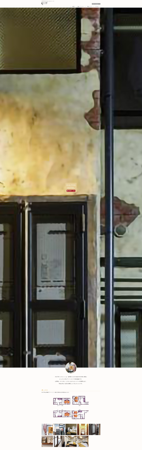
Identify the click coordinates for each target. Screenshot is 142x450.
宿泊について (89, 6)
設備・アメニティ (80, 6)
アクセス (97, 6)
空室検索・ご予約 (71, 190)
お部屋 (73, 6)
